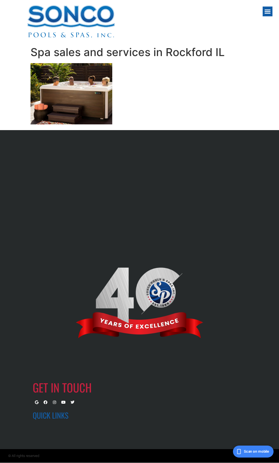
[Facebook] (45, 402)
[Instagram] (54, 402)
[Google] (36, 402)
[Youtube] (63, 402)
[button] (268, 11)
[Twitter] (72, 402)
